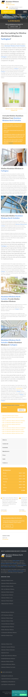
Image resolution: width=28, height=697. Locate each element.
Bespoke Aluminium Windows (7, 612)
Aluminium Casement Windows (8, 647)
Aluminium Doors (5, 652)
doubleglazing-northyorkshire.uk (8, 681)
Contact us (5, 462)
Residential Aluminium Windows (8, 658)
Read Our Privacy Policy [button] (22, 692)
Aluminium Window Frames (7, 580)
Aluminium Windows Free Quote (8, 667)
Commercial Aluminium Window (8, 664)
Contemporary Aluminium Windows (9, 632)
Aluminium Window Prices (7, 635)
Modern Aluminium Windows (7, 629)
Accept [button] (23, 694)
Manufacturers (6, 451)
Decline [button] (16, 694)
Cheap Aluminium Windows (7, 595)
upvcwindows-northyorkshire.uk (8, 684)
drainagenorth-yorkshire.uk (7, 675)
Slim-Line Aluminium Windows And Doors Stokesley (14, 420)
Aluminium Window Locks (7, 597)
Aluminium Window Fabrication (8, 649)
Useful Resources (7, 672)
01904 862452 (13, 9)
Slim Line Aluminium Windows (7, 589)
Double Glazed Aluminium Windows (9, 655)
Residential (5, 447)
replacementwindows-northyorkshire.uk (9, 678)
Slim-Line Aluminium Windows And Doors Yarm (13, 422)
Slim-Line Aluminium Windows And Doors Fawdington (14, 427)
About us (5, 440)
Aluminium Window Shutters (7, 661)
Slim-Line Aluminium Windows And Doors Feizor (13, 433)
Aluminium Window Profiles (7, 621)
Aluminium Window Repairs (7, 600)
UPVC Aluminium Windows (7, 615)
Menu (25, 11)
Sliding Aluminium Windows (7, 603)
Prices (4, 455)
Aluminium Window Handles (7, 586)
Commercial (5, 443)
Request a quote (8, 11)
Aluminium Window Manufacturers (8, 583)
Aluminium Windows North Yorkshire (10, 415)
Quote (4, 459)
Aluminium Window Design (7, 618)
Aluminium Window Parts (6, 644)
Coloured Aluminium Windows (7, 623)
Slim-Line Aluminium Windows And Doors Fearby (13, 429)
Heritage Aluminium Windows (7, 626)
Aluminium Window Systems (7, 592)
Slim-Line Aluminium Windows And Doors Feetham (13, 431)
